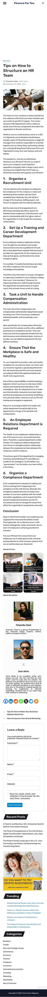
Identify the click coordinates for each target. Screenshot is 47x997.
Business (6, 60)
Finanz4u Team (12, 81)
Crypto (6, 945)
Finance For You (24, 3)
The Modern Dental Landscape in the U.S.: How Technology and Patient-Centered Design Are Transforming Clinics (22, 843)
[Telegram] (31, 701)
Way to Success (9, 983)
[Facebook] (5, 701)
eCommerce (8, 952)
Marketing (7, 976)
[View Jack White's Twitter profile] (23, 664)
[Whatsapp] (21, 701)
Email (10, 774)
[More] (36, 701)
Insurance (7, 966)
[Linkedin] (10, 701)
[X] (26, 701)
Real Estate (8, 980)
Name (10, 764)
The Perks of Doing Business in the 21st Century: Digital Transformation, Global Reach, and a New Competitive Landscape (23, 834)
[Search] (43, 3)
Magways (35, 993)
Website (11, 784)
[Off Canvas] (4, 3)
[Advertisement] (23, 31)
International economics (13, 969)
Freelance (7, 962)
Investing (7, 973)
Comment (12, 743)
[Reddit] (16, 701)
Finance (6, 959)
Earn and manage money (13, 948)
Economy (7, 955)
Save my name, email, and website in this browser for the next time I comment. (25, 796)
